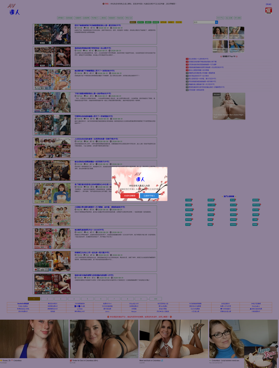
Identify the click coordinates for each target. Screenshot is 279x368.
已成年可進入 (149, 196)
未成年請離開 (129, 196)
